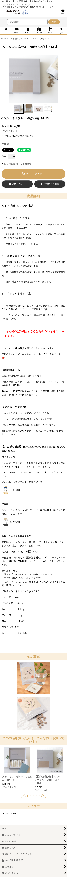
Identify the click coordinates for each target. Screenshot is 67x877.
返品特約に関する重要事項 (17, 163)
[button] (19, 109)
